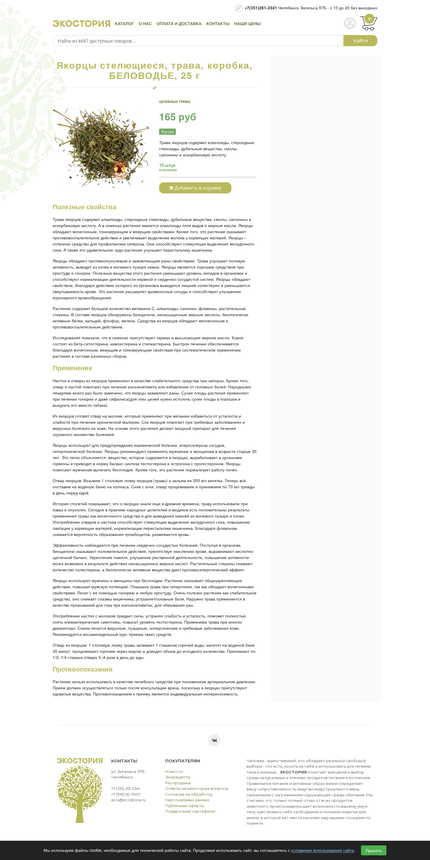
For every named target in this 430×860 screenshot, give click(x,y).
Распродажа (177, 783)
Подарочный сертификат (190, 811)
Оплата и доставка (179, 23)
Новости (174, 771)
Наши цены (247, 23)
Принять (374, 850)
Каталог (124, 23)
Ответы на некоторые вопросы (196, 788)
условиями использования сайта (322, 850)
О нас (145, 23)
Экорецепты (177, 777)
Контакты (218, 23)
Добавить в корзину (197, 188)
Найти (360, 40)
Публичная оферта (184, 805)
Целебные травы (174, 101)
